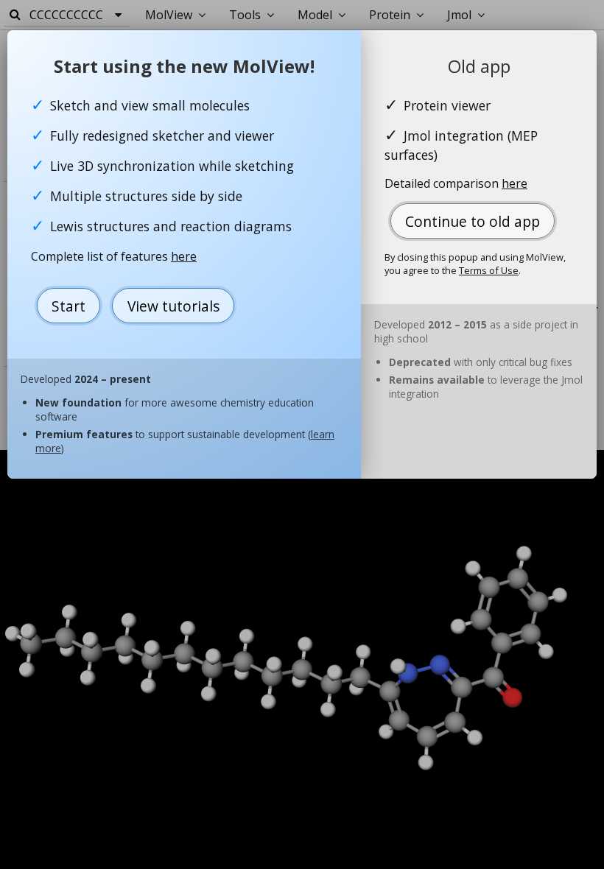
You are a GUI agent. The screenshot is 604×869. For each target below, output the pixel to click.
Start (68, 306)
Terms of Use (489, 270)
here (184, 256)
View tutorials (173, 306)
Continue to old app (472, 221)
